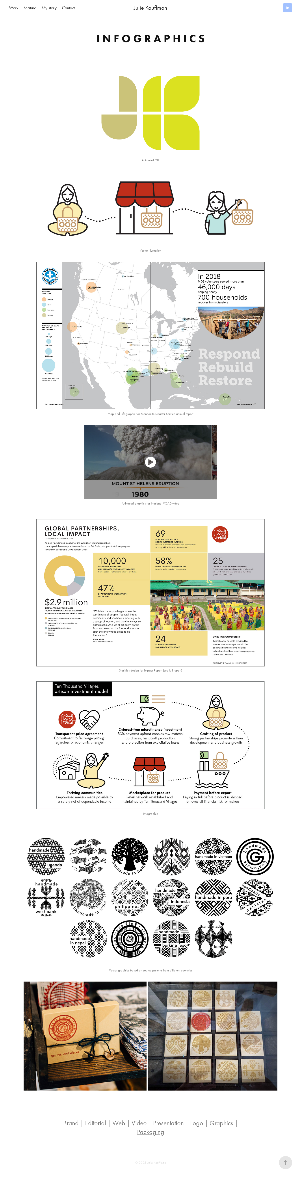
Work (13, 7)
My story (49, 7)
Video (139, 1123)
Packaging (150, 1132)
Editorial (95, 1123)
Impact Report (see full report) (163, 670)
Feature (30, 7)
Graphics (221, 1123)
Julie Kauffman (150, 7)
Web (118, 1123)
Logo (196, 1123)
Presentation (168, 1123)
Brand (71, 1123)
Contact (68, 7)
